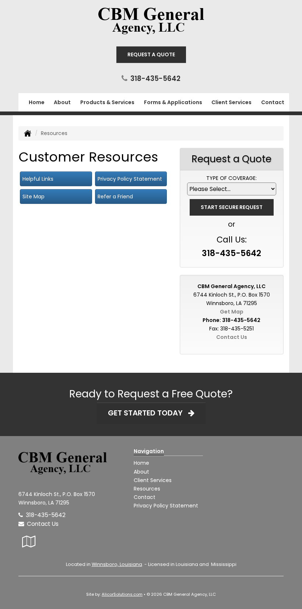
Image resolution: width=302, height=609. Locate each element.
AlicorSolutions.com (122, 594)
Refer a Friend (115, 196)
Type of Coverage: (231, 178)
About (62, 102)
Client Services (153, 480)
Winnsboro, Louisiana (117, 564)
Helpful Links (37, 179)
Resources (147, 488)
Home (37, 102)
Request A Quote (151, 54)
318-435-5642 (155, 78)
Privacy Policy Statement (130, 179)
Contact (272, 102)
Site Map (33, 196)
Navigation (149, 451)
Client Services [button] (231, 102)
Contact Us (231, 337)
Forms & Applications (173, 102)
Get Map (231, 311)
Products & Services (107, 102)
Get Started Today (148, 413)
